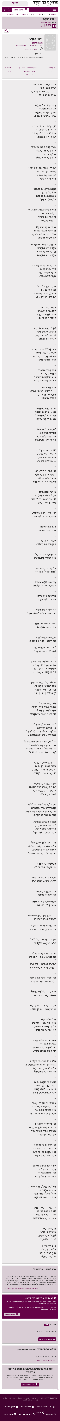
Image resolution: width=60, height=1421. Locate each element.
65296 (15, 2)
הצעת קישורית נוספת (46, 1360)
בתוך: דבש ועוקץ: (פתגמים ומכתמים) (29, 45)
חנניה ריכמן (37, 14)
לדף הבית (56, 1389)
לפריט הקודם (52, 69)
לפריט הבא (8, 69)
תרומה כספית (20, 9)
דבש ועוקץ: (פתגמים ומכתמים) (18, 14)
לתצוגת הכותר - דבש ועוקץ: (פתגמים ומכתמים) (30, 71)
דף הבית (54, 14)
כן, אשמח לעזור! (29, 1384)
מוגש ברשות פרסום (30, 49)
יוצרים (46, 14)
